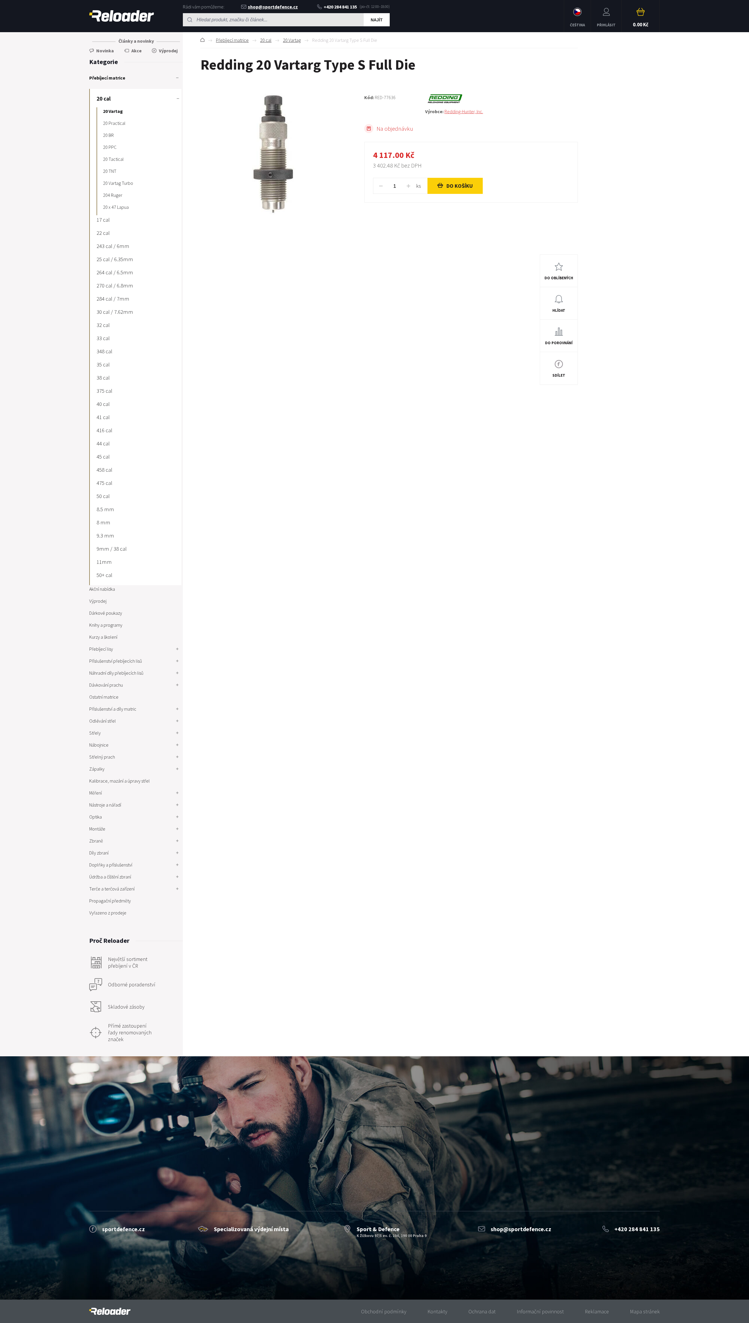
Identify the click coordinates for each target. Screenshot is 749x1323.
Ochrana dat (482, 1311)
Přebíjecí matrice (232, 40)
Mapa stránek (645, 1311)
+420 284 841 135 (340, 7)
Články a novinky (136, 41)
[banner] (109, 1311)
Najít (377, 20)
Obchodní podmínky (383, 1311)
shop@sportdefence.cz (273, 7)
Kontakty (437, 1311)
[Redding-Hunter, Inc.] (501, 99)
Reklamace (597, 1311)
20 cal (266, 40)
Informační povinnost (540, 1311)
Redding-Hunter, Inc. (463, 111)
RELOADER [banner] (121, 16)
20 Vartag (292, 40)
